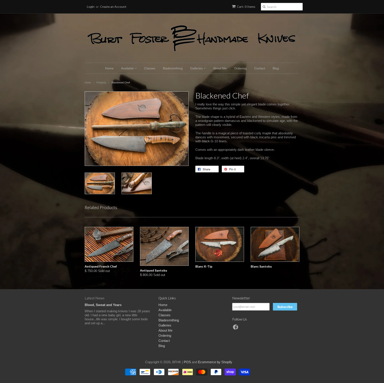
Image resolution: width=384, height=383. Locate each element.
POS (187, 362)
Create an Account (113, 6)
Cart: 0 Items (246, 6)
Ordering (240, 68)
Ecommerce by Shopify (215, 362)
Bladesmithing (173, 68)
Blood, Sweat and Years (103, 305)
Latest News (94, 298)
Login (90, 6)
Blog (276, 68)
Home (109, 68)
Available (128, 68)
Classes (149, 68)
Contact (259, 68)
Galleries (197, 68)
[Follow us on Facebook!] (236, 328)
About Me (220, 68)
